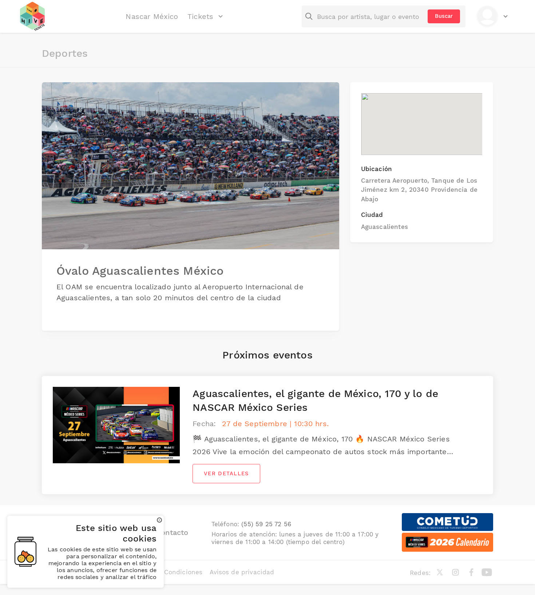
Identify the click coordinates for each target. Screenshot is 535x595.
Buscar (444, 16)
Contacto (172, 532)
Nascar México (152, 16)
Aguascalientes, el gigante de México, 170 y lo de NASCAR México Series (315, 400)
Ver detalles (226, 473)
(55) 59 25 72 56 (266, 524)
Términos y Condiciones (165, 572)
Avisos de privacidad (242, 572)
